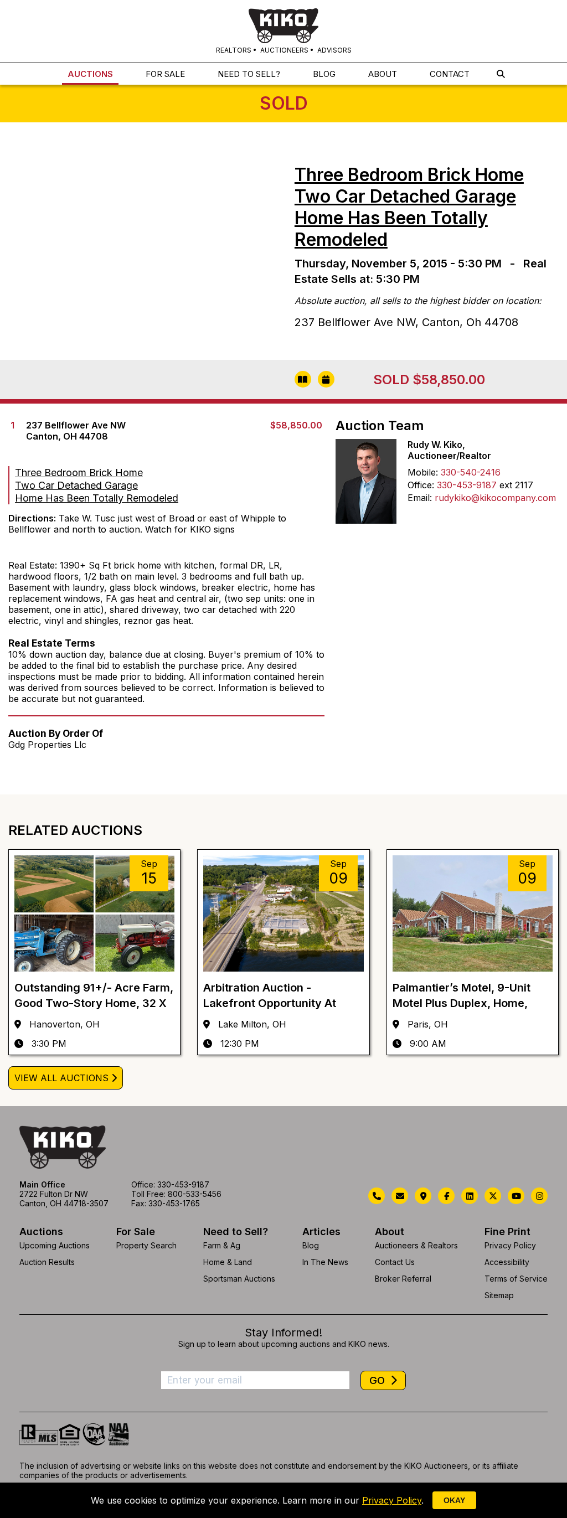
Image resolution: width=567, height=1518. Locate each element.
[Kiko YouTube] (516, 1195)
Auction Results (47, 1262)
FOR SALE (165, 74)
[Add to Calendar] (326, 379)
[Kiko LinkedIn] (469, 1195)
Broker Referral (403, 1278)
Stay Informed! (283, 1332)
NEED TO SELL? (249, 74)
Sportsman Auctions (239, 1278)
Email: (420, 497)
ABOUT (382, 74)
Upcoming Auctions (54, 1245)
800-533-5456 (194, 1194)
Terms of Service (516, 1278)
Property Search (146, 1245)
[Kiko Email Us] (399, 1195)
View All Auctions (61, 1077)
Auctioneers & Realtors (416, 1245)
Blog (310, 1245)
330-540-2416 (471, 472)
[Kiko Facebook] (446, 1195)
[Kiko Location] (423, 1195)
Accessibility (506, 1262)
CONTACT (450, 74)
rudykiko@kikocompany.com (495, 497)
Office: (421, 484)
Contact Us (395, 1262)
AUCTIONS (90, 74)
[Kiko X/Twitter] (492, 1195)
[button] (501, 74)
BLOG (324, 74)
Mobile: (423, 472)
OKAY (454, 1500)
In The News (325, 1262)
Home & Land (227, 1262)
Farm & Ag (221, 1245)
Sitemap (499, 1295)
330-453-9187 (467, 484)
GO (378, 1380)
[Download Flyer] (303, 379)
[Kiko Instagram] (539, 1195)
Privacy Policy (510, 1245)
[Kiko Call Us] (376, 1195)
